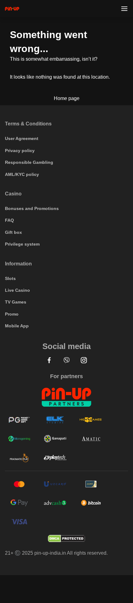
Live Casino (17, 290)
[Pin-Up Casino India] (12, 8)
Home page (66, 98)
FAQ (9, 220)
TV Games (15, 301)
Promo (12, 314)
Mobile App (17, 325)
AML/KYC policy (22, 174)
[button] (49, 360)
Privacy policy (20, 150)
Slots (10, 278)
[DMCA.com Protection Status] (66, 538)
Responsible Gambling (29, 162)
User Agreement (21, 138)
